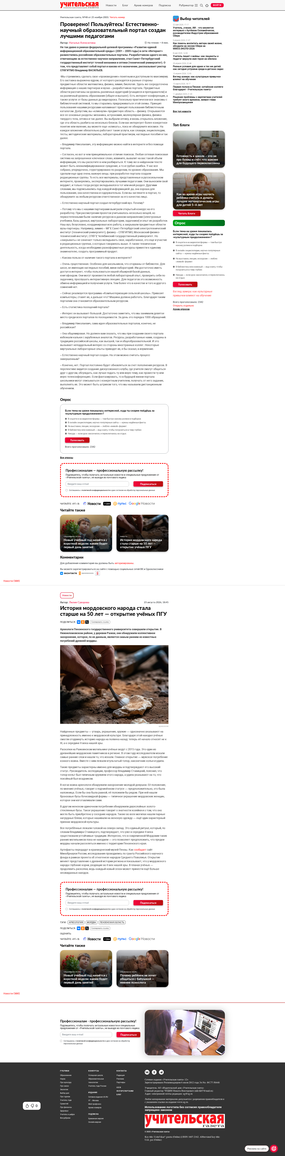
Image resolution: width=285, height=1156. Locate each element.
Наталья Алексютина (82, 42)
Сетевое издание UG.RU (98, 1097)
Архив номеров (143, 5)
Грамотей (64, 1104)
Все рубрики (65, 1118)
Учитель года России (97, 1086)
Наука (62, 1079)
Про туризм (65, 1097)
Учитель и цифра (67, 1114)
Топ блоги (181, 125)
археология (76, 922)
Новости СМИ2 (11, 581)
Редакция (121, 1075)
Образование (65, 1075)
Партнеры (121, 1082)
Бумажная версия (96, 1119)
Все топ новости (182, 111)
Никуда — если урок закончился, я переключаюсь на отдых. (97, 433)
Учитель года (66, 1100)
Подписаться (148, 484)
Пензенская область (112, 922)
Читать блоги (186, 213)
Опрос (180, 223)
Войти (217, 5)
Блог (125, 5)
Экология (64, 1089)
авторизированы (124, 563)
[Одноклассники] (83, 622)
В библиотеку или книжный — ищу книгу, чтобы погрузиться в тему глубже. (105, 430)
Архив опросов (181, 309)
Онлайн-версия (94, 1122)
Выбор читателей (195, 18)
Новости (111, 5)
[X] (87, 622)
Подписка (165, 5)
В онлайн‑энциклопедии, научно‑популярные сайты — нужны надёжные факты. (107, 422)
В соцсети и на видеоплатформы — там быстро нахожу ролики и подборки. (104, 419)
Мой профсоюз (94, 1104)
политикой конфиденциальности (96, 490)
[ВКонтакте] (78, 622)
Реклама (120, 1079)
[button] (69, 573)
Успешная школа (95, 1075)
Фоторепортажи (125, 1091)
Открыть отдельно (183, 305)
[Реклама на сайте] (274, 1148)
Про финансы (66, 1107)
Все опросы (66, 457)
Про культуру (65, 1082)
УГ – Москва (93, 1100)
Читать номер (117, 17)
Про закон (64, 1086)
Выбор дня (64, 1093)
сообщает (140, 849)
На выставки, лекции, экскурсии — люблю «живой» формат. (97, 426)
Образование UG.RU (72, 536)
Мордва (91, 922)
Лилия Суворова (79, 602)
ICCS (119, 1087)
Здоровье (64, 1111)
